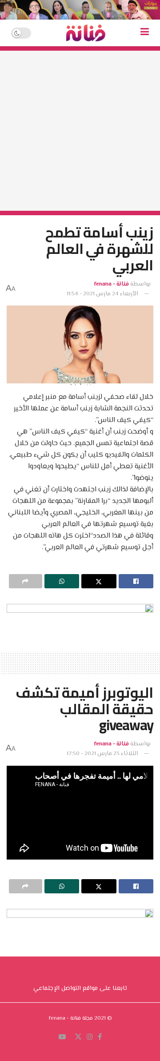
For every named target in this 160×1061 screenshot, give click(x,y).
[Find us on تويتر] (78, 1037)
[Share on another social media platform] (25, 581)
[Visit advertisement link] (80, 10)
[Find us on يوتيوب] (62, 1037)
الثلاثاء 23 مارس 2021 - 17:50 (102, 753)
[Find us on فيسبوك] (100, 1037)
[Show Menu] (144, 33)
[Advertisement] (80, 131)
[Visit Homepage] (86, 33)
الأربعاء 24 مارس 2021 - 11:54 (102, 293)
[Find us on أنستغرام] (90, 1037)
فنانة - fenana (111, 284)
